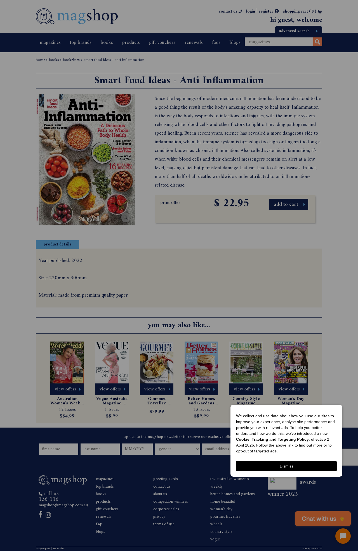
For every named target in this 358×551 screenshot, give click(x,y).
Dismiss (286, 466)
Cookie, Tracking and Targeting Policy (272, 439)
